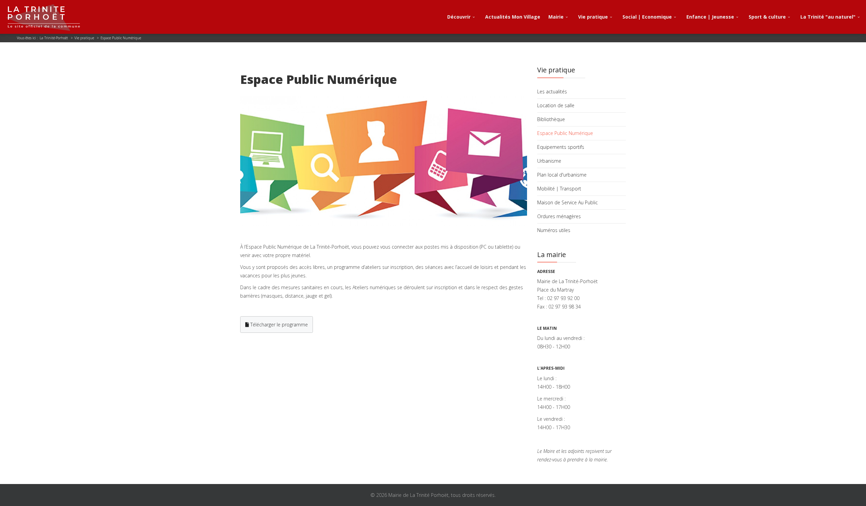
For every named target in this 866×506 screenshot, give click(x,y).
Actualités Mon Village (512, 17)
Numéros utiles (553, 230)
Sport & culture (767, 17)
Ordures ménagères (559, 216)
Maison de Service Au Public (567, 202)
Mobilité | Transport (559, 188)
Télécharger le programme (278, 324)
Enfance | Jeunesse (710, 17)
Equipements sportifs (560, 147)
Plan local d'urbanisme (562, 174)
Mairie (556, 17)
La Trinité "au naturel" (828, 17)
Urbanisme (549, 161)
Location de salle (555, 105)
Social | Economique (647, 17)
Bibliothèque (551, 119)
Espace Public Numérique (565, 133)
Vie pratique (593, 17)
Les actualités (552, 91)
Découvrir (459, 17)
